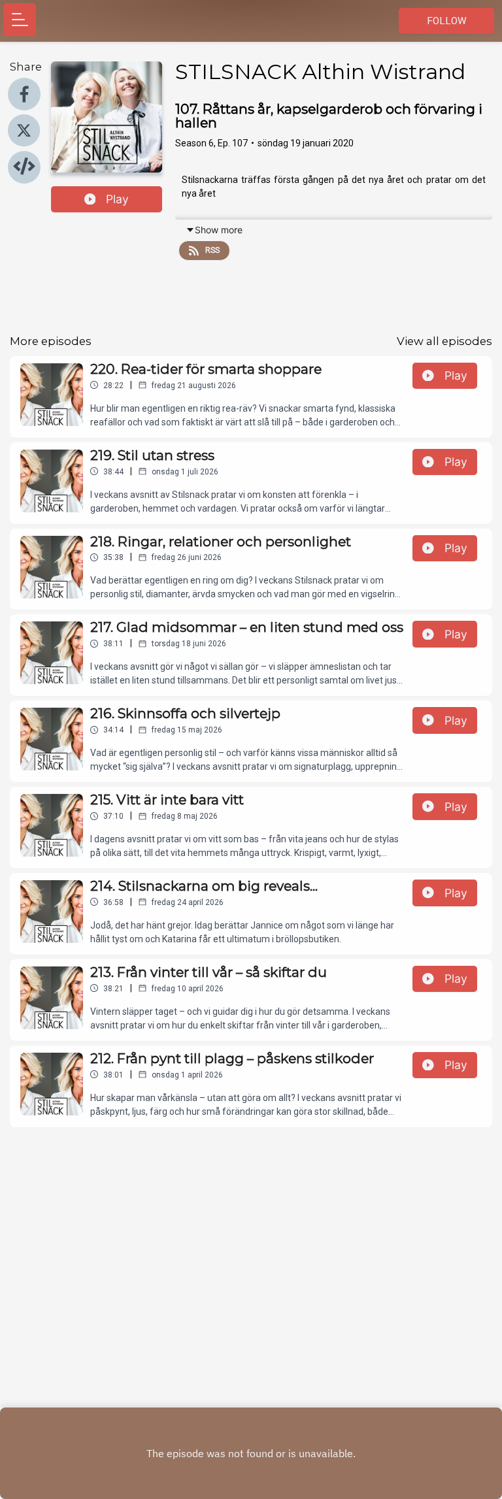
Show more (219, 229)
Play (117, 199)
